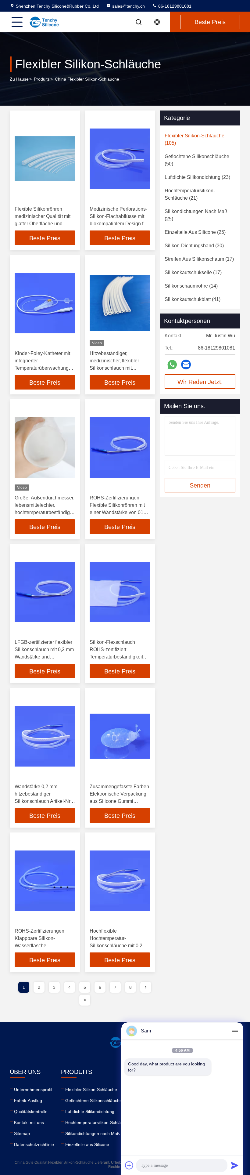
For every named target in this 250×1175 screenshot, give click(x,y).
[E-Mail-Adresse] (186, 364)
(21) (190, 194)
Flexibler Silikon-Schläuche (91, 1089)
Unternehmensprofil (33, 1089)
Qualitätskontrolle (31, 1111)
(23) (197, 177)
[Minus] (234, 1031)
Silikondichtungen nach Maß (92, 1133)
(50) (197, 160)
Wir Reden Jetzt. (200, 382)
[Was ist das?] (172, 364)
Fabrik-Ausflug (28, 1100)
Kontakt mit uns (29, 1122)
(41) (192, 299)
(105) (194, 139)
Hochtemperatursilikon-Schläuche (97, 1122)
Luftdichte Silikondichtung (89, 1111)
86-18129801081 (174, 6)
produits (42, 79)
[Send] (235, 1165)
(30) (194, 245)
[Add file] (129, 1165)
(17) (199, 259)
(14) (191, 285)
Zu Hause (19, 79)
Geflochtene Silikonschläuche (93, 1100)
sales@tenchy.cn (128, 6)
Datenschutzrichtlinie (34, 1144)
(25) (196, 215)
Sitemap (22, 1133)
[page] (145, 987)
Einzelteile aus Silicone (87, 1144)
